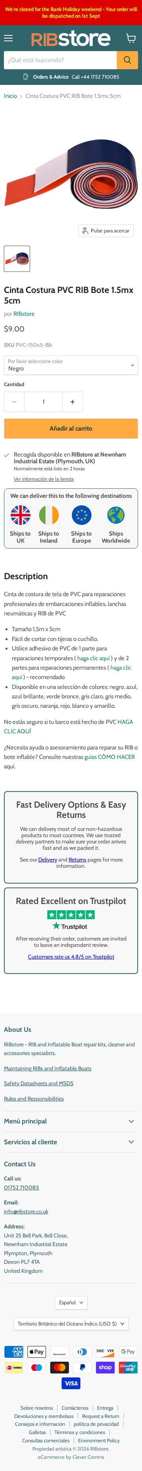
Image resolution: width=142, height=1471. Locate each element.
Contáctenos (75, 1408)
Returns (77, 859)
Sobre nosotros (37, 1408)
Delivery (47, 859)
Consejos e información (40, 1424)
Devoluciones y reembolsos (43, 1416)
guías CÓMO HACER (109, 756)
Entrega (105, 1408)
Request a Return (100, 1416)
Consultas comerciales (45, 1440)
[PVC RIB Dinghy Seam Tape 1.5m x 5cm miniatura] (17, 258)
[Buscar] (127, 60)
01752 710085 (21, 1187)
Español (67, 1302)
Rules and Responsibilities (34, 1098)
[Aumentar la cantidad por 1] (73, 402)
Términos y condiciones (79, 1432)
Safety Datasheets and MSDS (38, 1083)
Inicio (10, 96)
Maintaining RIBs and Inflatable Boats (48, 1068)
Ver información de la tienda (44, 479)
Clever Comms (88, 1457)
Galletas (37, 1432)
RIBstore (24, 313)
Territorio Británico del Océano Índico (67, 1323)
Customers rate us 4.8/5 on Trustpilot (71, 956)
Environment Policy (99, 1440)
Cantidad (14, 384)
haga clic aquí (93, 658)
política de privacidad (96, 1424)
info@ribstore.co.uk (26, 1211)
